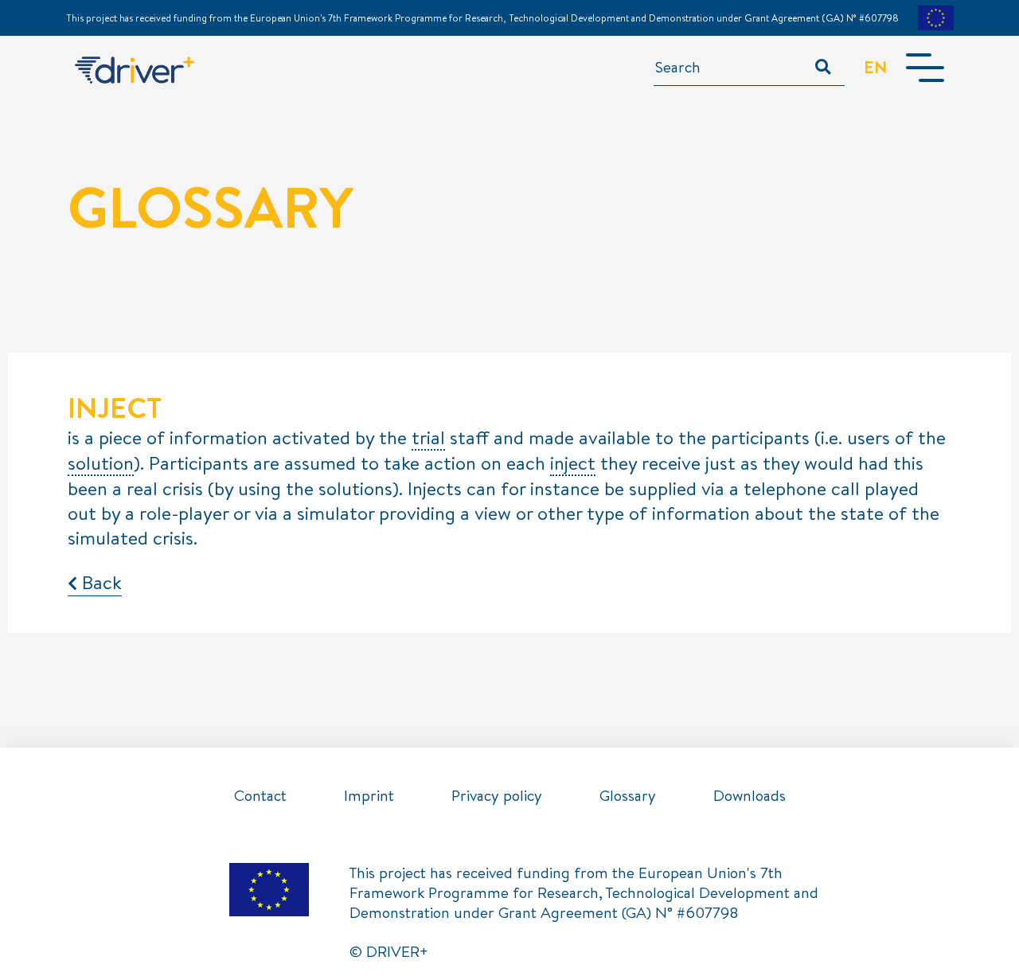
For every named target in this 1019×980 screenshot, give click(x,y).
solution (101, 463)
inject (572, 463)
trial (428, 438)
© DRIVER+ (388, 951)
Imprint (369, 795)
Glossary (627, 795)
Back (99, 581)
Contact (260, 795)
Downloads (749, 795)
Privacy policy (496, 795)
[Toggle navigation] (925, 68)
